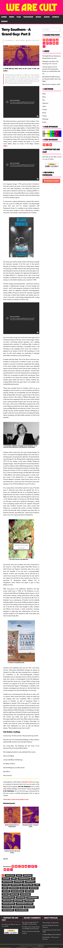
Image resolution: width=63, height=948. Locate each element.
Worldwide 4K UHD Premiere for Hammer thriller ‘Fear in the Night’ (51, 79)
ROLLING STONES (25, 894)
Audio (47, 17)
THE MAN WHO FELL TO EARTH (24, 904)
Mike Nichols (14, 888)
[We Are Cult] (31, 13)
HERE (5, 146)
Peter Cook (6, 891)
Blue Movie (6, 878)
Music (38, 17)
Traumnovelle (18, 907)
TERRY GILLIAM (7, 901)
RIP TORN (5, 894)
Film (19, 17)
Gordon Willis (30, 882)
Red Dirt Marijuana (17, 891)
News (11, 17)
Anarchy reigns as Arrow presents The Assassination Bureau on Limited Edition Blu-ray (51, 70)
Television (28, 17)
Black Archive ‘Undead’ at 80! (51, 84)
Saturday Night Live (8, 897)
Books (4, 21)
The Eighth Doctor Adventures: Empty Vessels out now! (51, 57)
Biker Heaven (27, 875)
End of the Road (7, 882)
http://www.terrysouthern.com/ (18, 799)
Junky (37, 885)
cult (33, 878)
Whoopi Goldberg (8, 910)
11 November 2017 (9, 40)
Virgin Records (29, 907)
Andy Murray (21, 40)
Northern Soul (27, 782)
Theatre (44, 109)
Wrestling (45, 119)
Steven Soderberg (32, 897)
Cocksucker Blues (24, 878)
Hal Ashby (6, 885)
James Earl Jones (27, 885)
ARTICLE (19, 875)
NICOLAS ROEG (33, 888)
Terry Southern (18, 901)
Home (4, 17)
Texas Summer (29, 901)
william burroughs (21, 910)
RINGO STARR (29, 891)
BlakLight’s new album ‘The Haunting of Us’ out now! (50, 62)
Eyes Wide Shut (19, 882)
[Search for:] (51, 29)
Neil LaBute (24, 888)
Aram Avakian (10, 875)
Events (44, 122)
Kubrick (5, 888)
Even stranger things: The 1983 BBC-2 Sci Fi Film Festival (30, 923)
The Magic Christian (8, 904)
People (37, 40)
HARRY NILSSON (16, 885)
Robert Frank (14, 894)
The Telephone (7, 907)
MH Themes (41, 946)
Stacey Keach (20, 897)
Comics (55, 17)
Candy (14, 878)
